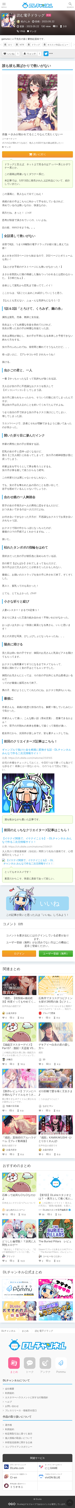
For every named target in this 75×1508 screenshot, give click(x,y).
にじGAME (53, 1467)
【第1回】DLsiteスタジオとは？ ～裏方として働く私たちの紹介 (55, 1198)
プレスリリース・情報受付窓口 (21, 1410)
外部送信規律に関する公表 (18, 1442)
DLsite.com (18, 1467)
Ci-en (18, 1476)
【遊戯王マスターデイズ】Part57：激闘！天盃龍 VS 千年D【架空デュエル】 (17, 1048)
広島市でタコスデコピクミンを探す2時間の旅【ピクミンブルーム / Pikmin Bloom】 (56, 1001)
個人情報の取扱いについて (18, 1438)
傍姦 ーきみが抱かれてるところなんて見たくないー (32, 134)
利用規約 (9, 1393)
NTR (22, 44)
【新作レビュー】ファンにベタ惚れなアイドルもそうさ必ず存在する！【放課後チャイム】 (19, 1096)
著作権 (8, 1424)
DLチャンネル (37, 5)
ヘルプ (8, 1401)
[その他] (50, 53)
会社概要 (9, 1388)
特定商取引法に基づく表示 (18, 1433)
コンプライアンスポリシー (18, 1446)
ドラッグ (36, 44)
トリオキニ (18, 1486)
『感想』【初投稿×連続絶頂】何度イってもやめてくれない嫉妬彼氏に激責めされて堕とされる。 (19, 1003)
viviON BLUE (53, 1476)
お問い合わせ (12, 1406)
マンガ (32, 31)
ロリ (10, 44)
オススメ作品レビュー (57, 44)
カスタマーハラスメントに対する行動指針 (26, 1397)
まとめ (25, 1330)
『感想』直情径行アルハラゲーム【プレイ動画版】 (19, 1139)
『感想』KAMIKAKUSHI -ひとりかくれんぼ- (55, 1139)
